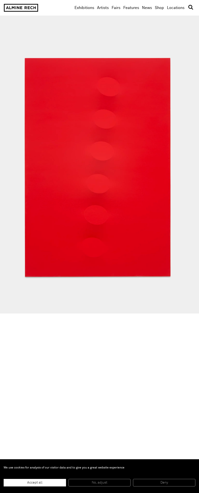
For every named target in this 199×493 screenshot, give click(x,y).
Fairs (116, 8)
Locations (175, 8)
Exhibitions (84, 8)
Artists (103, 8)
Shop (159, 8)
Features (131, 8)
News (147, 8)
